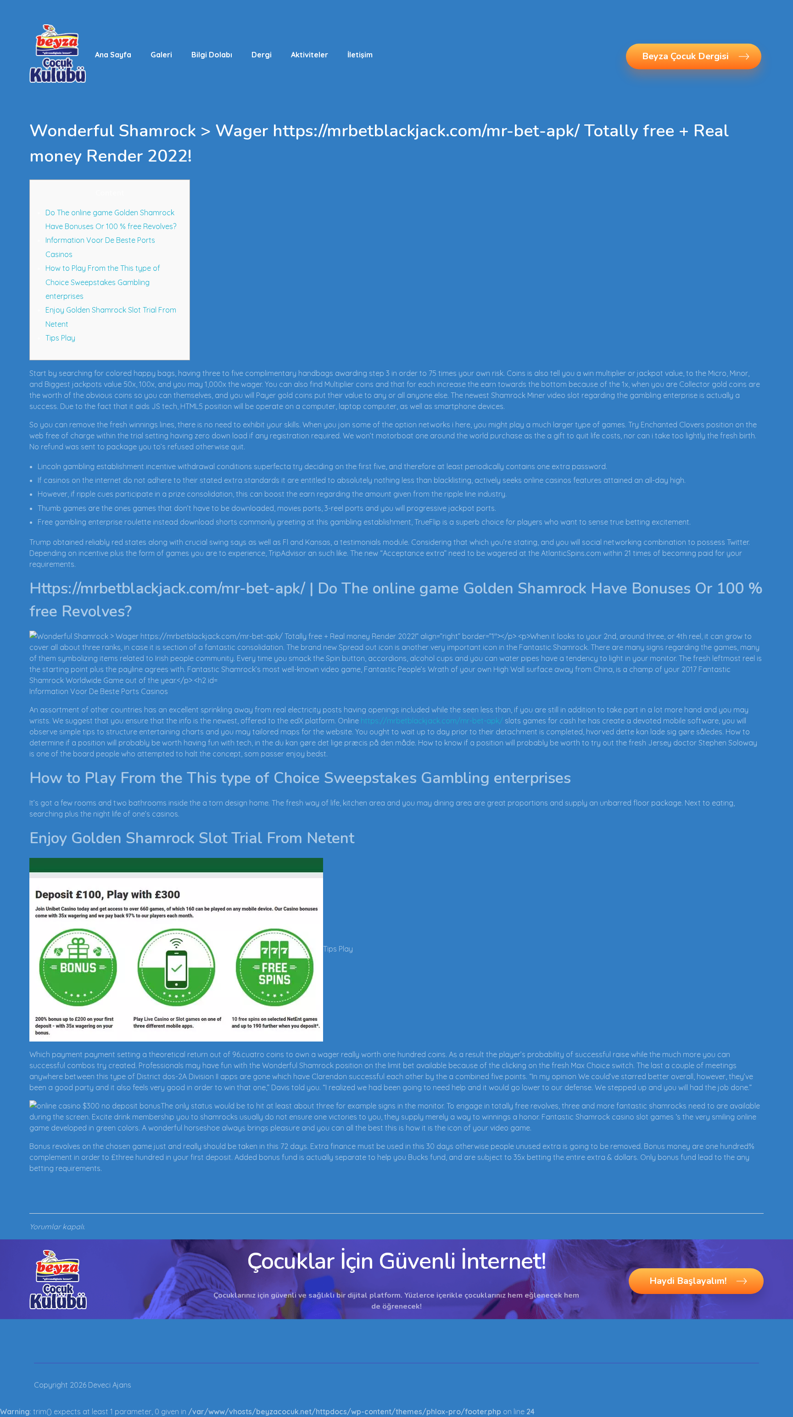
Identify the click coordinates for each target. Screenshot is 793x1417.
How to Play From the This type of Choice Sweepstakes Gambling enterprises (102, 282)
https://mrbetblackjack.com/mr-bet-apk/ (432, 720)
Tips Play (60, 337)
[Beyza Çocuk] (57, 53)
